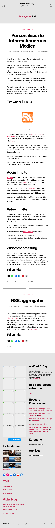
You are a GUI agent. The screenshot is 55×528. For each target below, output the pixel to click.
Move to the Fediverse (41, 424)
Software (29, 30)
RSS (32, 282)
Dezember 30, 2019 (28, 51)
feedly (12, 141)
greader (34, 329)
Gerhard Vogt (15, 51)
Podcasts (10, 178)
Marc (30, 424)
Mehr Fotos (6, 469)
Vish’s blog (10, 499)
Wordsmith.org (36, 378)
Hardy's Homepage (27, 3)
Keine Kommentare (43, 51)
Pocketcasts (31, 189)
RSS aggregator (27, 300)
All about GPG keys (8, 513)
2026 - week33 (7, 490)
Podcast (25, 182)
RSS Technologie (37, 134)
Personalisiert (22, 282)
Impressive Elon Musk (45, 410)
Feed (16, 282)
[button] (8, 371)
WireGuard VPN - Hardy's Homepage (40, 418)
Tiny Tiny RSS (12, 318)
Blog (23, 30)
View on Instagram (15, 439)
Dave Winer (11, 137)
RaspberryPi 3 (35, 420)
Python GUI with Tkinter (10, 509)
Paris (39, 415)
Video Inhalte (28, 232)
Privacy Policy (25, 524)
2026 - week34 (7, 486)
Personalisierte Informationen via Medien (27, 41)
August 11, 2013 (28, 306)
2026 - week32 (7, 493)
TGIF (6, 481)
